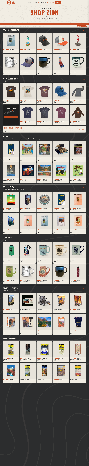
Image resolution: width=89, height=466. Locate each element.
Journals (31, 138)
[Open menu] (32, 2)
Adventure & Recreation (8, 138)
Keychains (5, 189)
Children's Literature (16, 138)
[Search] (85, 26)
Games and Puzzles (33, 26)
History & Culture (25, 138)
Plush (15, 290)
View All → (84, 30)
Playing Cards (6, 290)
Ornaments (14, 189)
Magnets (9, 189)
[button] (6, 49)
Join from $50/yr (11, 116)
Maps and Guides (41, 26)
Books (17, 26)
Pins (18, 189)
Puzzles (11, 290)
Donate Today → (81, 129)
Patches (21, 189)
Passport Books (36, 138)
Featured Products (4, 26)
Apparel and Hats (12, 26)
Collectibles (22, 26)
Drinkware (27, 26)
